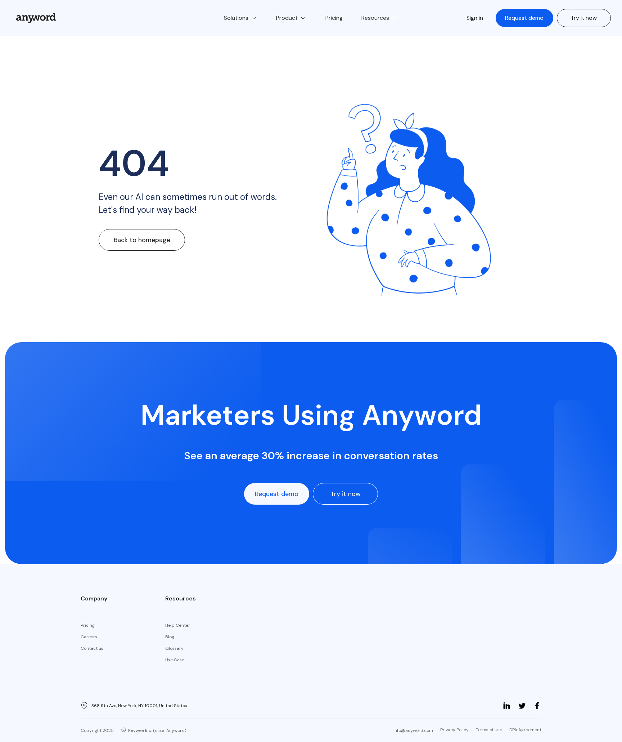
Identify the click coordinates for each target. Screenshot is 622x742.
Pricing (88, 625)
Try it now (584, 18)
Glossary (174, 648)
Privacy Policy (454, 730)
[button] (240, 18)
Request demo (524, 18)
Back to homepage (142, 240)
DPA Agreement (525, 730)
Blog (169, 637)
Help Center (177, 625)
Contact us (92, 648)
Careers (89, 637)
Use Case (174, 660)
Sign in (474, 18)
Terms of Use (489, 730)
